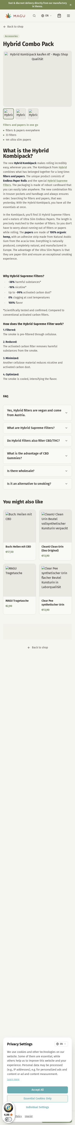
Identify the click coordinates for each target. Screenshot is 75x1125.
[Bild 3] (33, 113)
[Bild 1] (8, 113)
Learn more (13, 1079)
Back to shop (15, 26)
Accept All (38, 1089)
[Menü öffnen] (68, 15)
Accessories (11, 36)
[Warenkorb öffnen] (59, 15)
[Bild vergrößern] (37, 79)
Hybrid (63, 167)
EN (46, 15)
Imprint (28, 1116)
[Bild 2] (20, 113)
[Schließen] (70, 5)
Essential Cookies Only (38, 1098)
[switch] (8, 1119)
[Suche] (34, 16)
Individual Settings (37, 1107)
